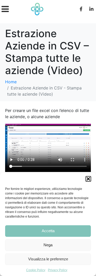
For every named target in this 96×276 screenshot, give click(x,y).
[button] (88, 178)
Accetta (48, 231)
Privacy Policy (57, 270)
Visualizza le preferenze (48, 259)
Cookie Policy (35, 270)
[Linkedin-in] (91, 9)
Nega (48, 245)
